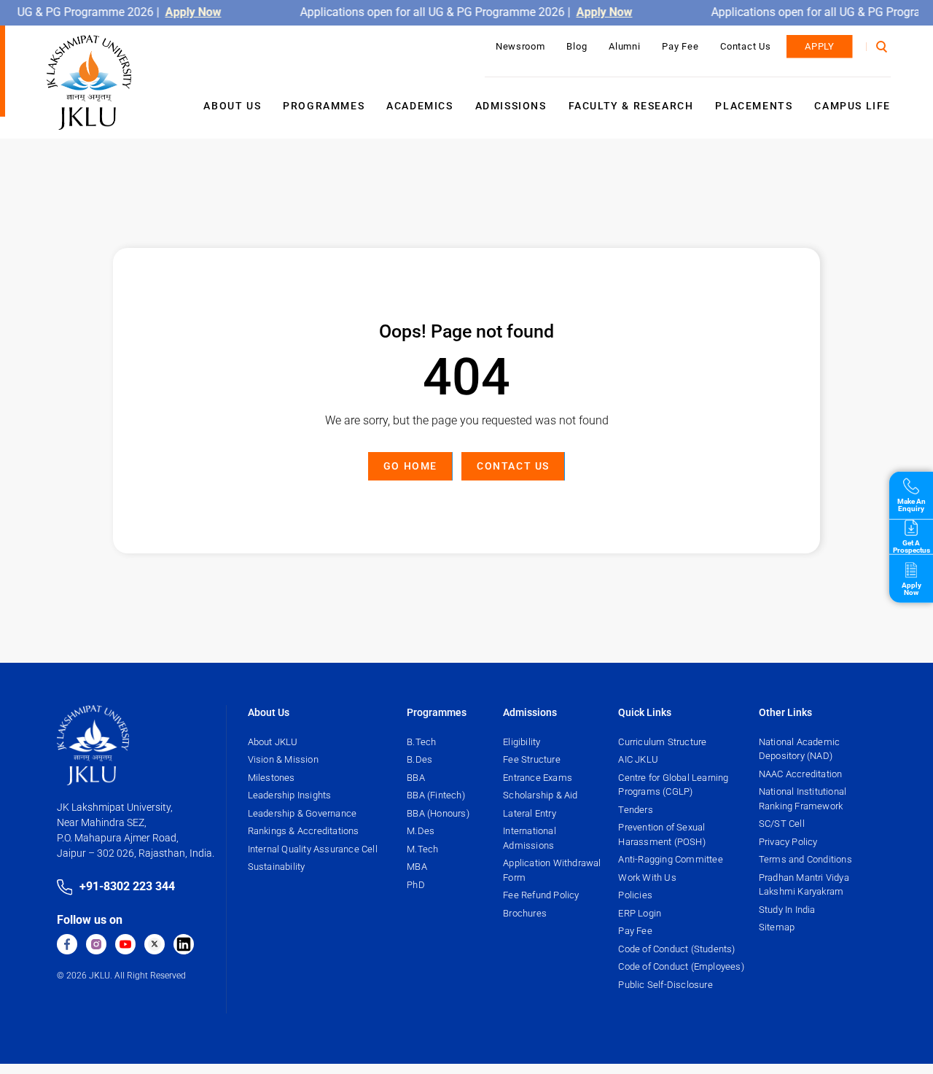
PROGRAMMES (323, 106)
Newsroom (520, 46)
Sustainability (276, 866)
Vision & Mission (283, 759)
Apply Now (195, 12)
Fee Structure (532, 759)
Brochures (525, 913)
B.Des (419, 759)
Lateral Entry (529, 813)
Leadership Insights (290, 795)
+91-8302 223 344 (127, 886)
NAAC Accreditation (801, 773)
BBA (416, 777)
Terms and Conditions (805, 859)
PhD (416, 884)
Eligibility (521, 741)
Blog (576, 46)
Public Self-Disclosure (665, 984)
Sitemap (777, 927)
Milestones (271, 777)
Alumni (624, 46)
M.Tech (422, 849)
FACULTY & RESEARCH (631, 106)
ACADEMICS (419, 106)
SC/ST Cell (782, 823)
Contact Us (745, 46)
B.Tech (421, 741)
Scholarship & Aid (540, 795)
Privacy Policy (788, 841)
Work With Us (647, 877)
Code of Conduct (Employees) (680, 966)
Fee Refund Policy (541, 895)
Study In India (787, 909)
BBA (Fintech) (436, 795)
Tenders (635, 809)
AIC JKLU (638, 759)
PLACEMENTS (753, 106)
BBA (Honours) (438, 813)
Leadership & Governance (302, 813)
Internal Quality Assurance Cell (313, 849)
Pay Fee (680, 46)
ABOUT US (232, 106)
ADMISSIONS (511, 106)
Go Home (410, 466)
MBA (417, 866)
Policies (635, 895)
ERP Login (639, 913)
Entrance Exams (537, 777)
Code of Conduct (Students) (676, 948)
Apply (820, 46)
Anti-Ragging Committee (670, 859)
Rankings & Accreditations (303, 830)
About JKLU (273, 741)
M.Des (420, 830)
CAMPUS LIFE (852, 106)
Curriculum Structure (662, 741)
